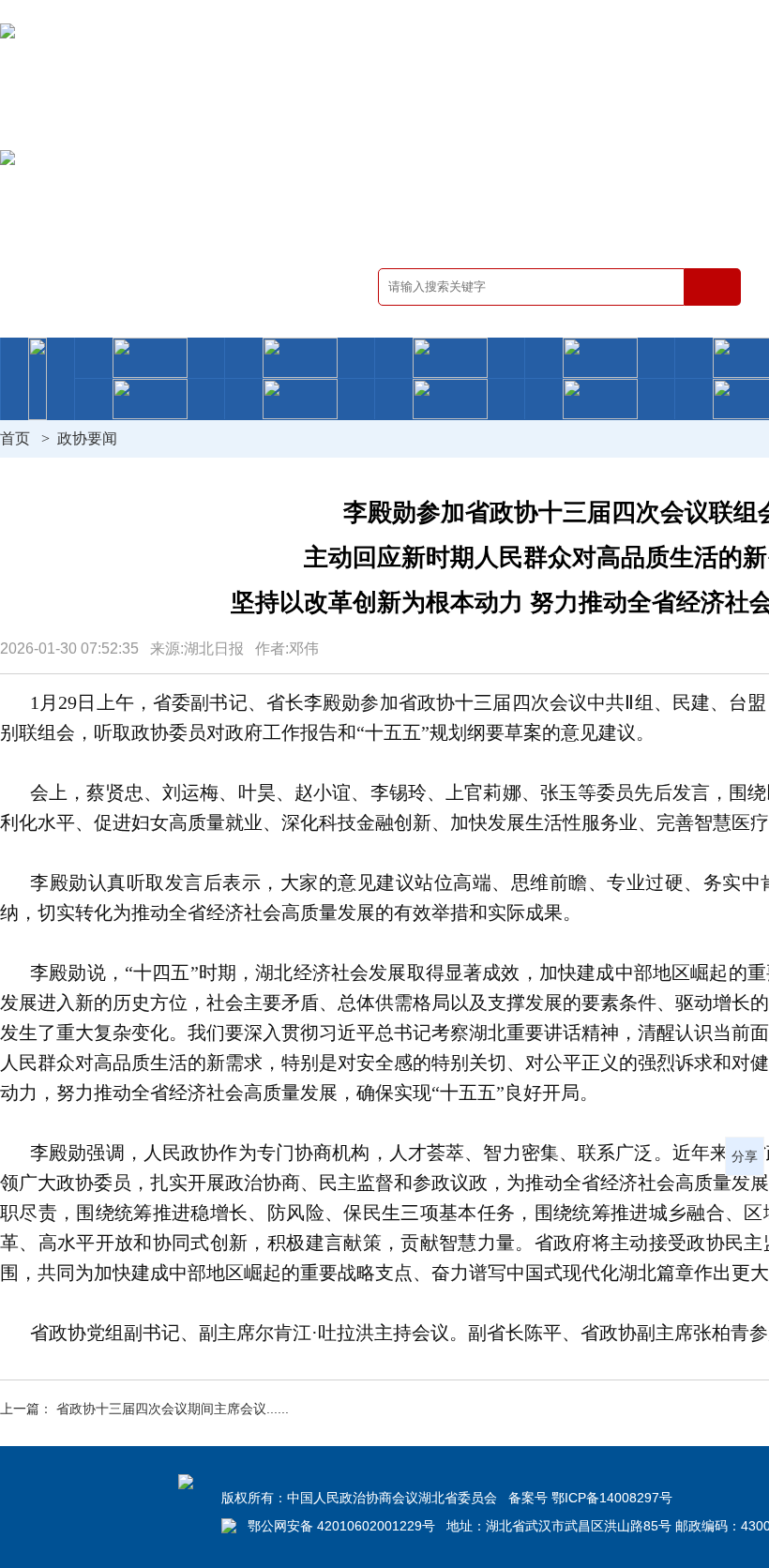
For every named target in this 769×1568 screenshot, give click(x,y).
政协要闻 (87, 438)
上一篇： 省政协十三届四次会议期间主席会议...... (144, 1408)
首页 (15, 438)
